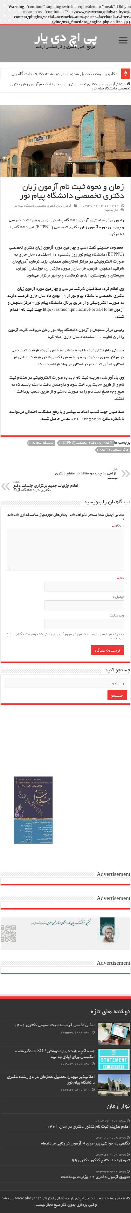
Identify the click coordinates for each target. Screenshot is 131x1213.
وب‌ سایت (116, 616)
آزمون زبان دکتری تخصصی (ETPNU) (86, 443)
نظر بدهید (111, 210)
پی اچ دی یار (65, 38)
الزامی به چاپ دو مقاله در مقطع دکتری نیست (86, 474)
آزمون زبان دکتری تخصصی (94, 84)
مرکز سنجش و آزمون (114, 450)
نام (120, 578)
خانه (123, 84)
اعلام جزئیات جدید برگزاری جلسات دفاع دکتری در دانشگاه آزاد (45, 486)
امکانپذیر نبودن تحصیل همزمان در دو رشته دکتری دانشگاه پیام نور (61, 73)
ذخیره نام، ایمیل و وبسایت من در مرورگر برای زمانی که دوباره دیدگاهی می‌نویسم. (69, 636)
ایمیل (118, 597)
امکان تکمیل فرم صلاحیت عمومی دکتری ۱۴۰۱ (54, 1025)
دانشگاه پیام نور (23, 206)
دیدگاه (118, 526)
